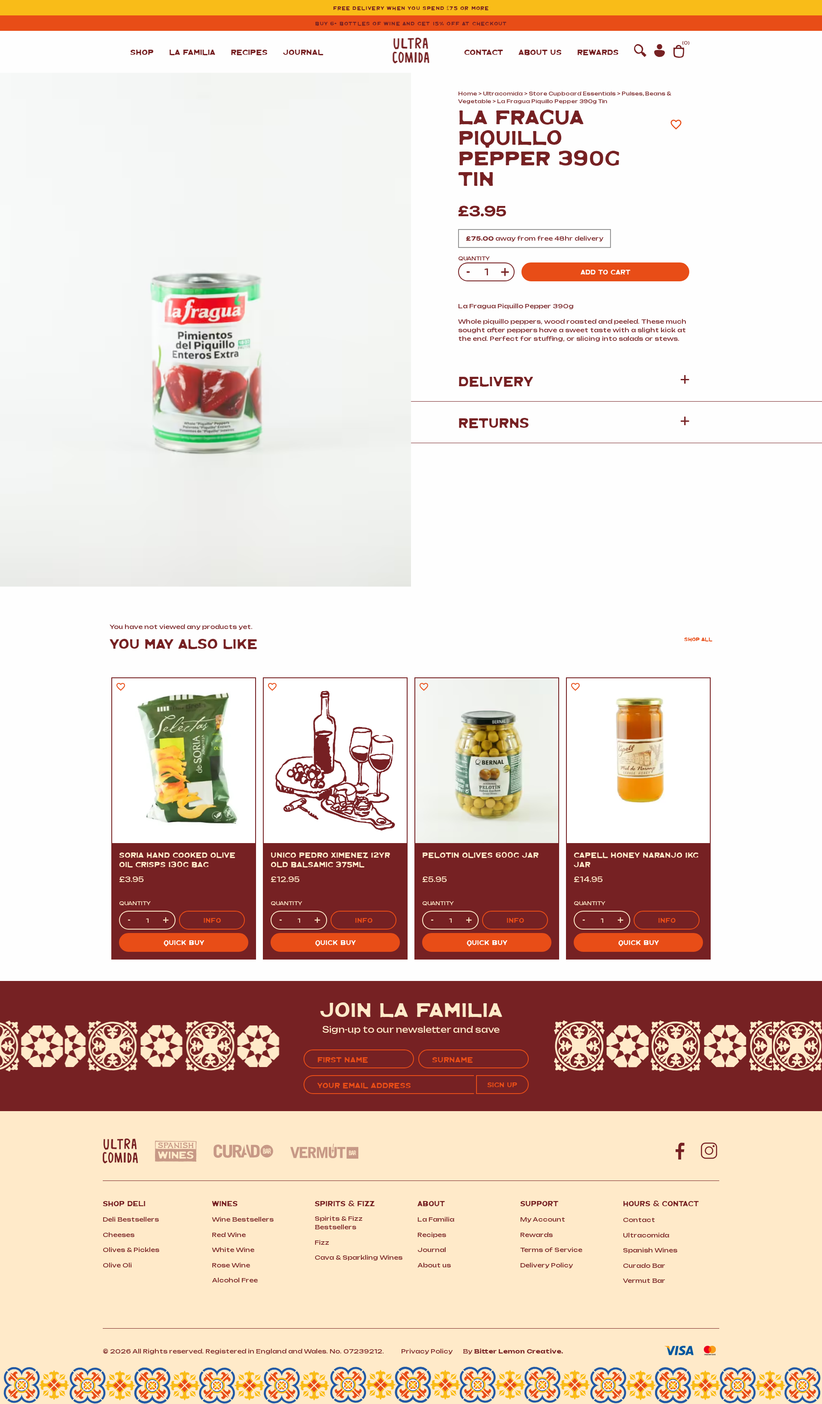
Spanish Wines (650, 1250)
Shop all (698, 639)
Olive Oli (117, 1265)
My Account (542, 1219)
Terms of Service (551, 1249)
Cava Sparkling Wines (358, 1257)
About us (540, 51)
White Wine (233, 1249)
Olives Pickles (131, 1249)
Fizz (322, 1242)
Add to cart (605, 272)
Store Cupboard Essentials (572, 93)
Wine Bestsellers (243, 1219)
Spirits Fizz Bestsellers (339, 1223)
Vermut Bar (644, 1280)
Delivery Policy (546, 1265)
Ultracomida (503, 93)
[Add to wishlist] (676, 124)
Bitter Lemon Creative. (518, 1351)
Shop (142, 51)
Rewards (598, 51)
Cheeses (118, 1234)
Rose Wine (231, 1265)
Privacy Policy (427, 1351)
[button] (573, 381)
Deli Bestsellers (131, 1219)
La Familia (192, 51)
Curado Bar (644, 1265)
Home (467, 93)
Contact (483, 51)
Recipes (249, 51)
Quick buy (184, 942)
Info (212, 920)
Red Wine (229, 1234)
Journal (303, 51)
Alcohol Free (235, 1280)
